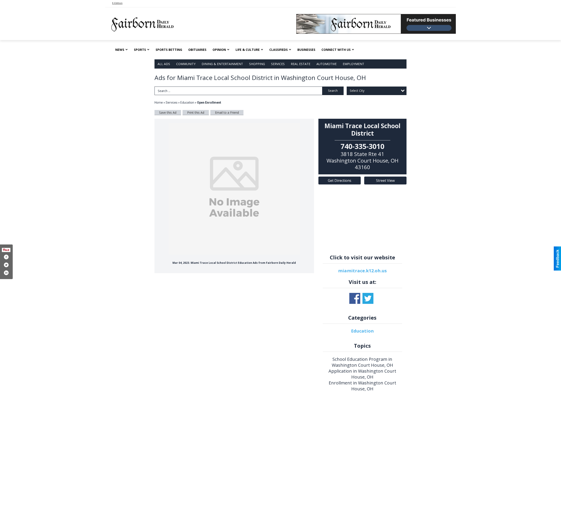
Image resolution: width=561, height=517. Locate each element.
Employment (353, 64)
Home (158, 102)
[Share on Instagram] (6, 273)
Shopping (257, 64)
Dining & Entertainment (222, 64)
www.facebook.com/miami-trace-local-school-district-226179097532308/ (354, 298)
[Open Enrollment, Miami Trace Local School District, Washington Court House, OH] (234, 189)
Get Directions (339, 180)
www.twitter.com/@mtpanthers (367, 298)
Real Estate (300, 64)
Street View (385, 180)
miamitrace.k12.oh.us (362, 270)
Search (333, 91)
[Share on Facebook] (6, 257)
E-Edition (117, 3)
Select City (357, 91)
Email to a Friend (227, 112)
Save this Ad (167, 112)
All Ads (164, 64)
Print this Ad (195, 112)
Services (278, 64)
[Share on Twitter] (6, 265)
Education (187, 102)
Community (185, 64)
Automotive (326, 64)
